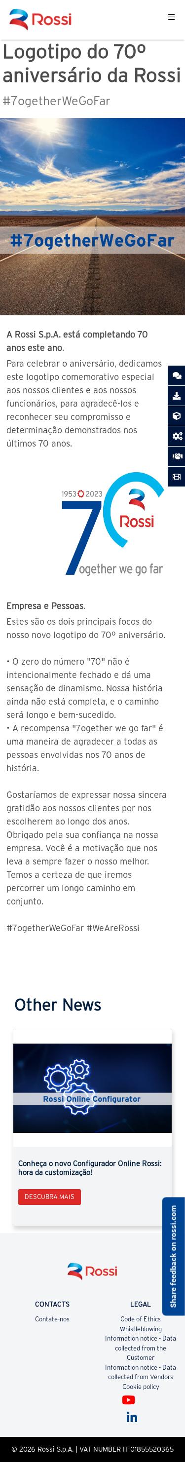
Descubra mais (49, 1196)
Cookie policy (140, 1386)
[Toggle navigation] (171, 19)
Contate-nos (52, 1319)
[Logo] (92, 1275)
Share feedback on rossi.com (173, 1256)
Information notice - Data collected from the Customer (140, 1348)
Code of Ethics (140, 1319)
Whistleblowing (141, 1329)
